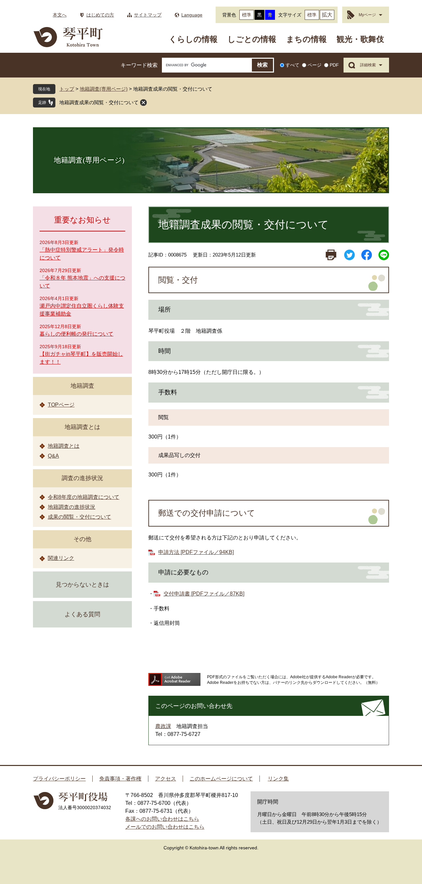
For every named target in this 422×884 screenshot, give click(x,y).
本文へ (60, 14)
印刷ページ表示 (331, 255)
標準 (246, 14)
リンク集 (278, 778)
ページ (314, 65)
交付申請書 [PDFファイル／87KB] (204, 593)
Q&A (53, 456)
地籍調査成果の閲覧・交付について (98, 102)
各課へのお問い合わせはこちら (162, 819)
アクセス (165, 778)
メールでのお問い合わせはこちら (164, 827)
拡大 (327, 14)
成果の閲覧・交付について (79, 517)
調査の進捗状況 (82, 478)
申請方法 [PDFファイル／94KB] (196, 552)
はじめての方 (100, 14)
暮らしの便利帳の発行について (76, 334)
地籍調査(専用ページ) (104, 89)
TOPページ (61, 405)
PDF (334, 65)
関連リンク (61, 558)
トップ (66, 89)
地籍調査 (82, 385)
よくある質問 (82, 614)
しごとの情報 (251, 39)
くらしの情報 (193, 39)
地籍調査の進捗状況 (71, 507)
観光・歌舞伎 (360, 39)
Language (191, 14)
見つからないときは (82, 584)
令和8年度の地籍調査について (83, 497)
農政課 (163, 726)
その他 (82, 539)
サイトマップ (148, 14)
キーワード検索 (139, 65)
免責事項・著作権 (120, 778)
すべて (292, 65)
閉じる (143, 102)
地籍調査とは (82, 427)
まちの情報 (306, 39)
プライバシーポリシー (59, 778)
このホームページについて (221, 778)
